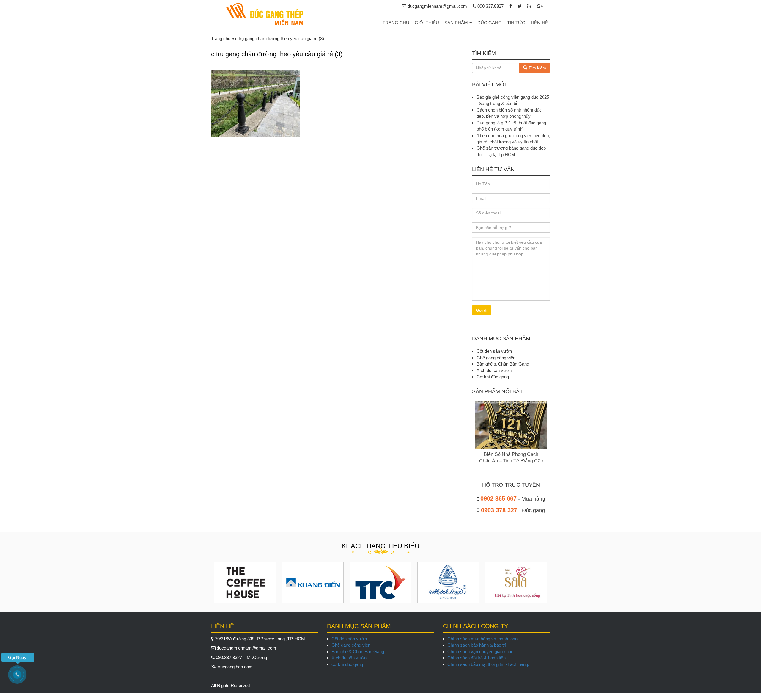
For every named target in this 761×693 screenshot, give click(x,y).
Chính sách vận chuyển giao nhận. (481, 651)
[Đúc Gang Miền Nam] (265, 14)
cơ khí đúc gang (347, 664)
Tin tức (516, 22)
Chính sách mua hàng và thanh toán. (483, 638)
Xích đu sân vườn (349, 657)
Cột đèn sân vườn (349, 638)
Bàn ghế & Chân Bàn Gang (357, 651)
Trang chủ (396, 22)
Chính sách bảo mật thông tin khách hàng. (488, 664)
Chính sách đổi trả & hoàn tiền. (477, 657)
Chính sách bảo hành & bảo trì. (477, 644)
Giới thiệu (427, 22)
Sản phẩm (456, 22)
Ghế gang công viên (350, 644)
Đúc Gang (489, 22)
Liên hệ (539, 22)
